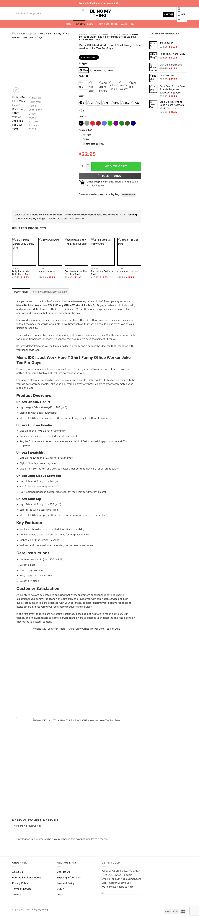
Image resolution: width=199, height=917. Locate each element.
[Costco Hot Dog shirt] (129, 252)
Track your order (107, 24)
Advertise (127, 24)
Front (88, 134)
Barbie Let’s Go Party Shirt (102, 272)
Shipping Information (69, 877)
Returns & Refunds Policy (26, 877)
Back (88, 139)
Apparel (93, 34)
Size (81, 96)
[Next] (69, 62)
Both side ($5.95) (94, 143)
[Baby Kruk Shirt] (50, 252)
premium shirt (128, 195)
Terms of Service (22, 888)
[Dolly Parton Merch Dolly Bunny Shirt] (24, 252)
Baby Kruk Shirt (46, 271)
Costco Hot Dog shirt (128, 271)
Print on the (85, 130)
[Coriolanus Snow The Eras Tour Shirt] (76, 252)
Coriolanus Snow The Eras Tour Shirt (76, 272)
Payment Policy (65, 883)
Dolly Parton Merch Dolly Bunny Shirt (22, 272)
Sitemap (17, 894)
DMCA (60, 888)
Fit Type (83, 63)
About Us (17, 871)
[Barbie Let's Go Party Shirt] (103, 252)
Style (83, 76)
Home (68, 24)
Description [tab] (21, 292)
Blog (90, 24)
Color (82, 116)
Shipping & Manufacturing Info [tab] (49, 292)
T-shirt (106, 34)
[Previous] (16, 62)
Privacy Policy (20, 883)
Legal (60, 894)
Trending (79, 24)
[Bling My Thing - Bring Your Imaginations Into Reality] (99, 13)
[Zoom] (16, 90)
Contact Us (63, 871)
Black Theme (121, 34)
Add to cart (116, 166)
